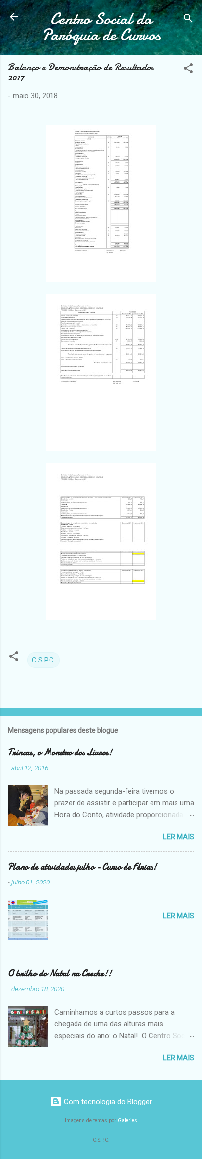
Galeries (127, 1120)
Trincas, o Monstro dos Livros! (60, 752)
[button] (188, 70)
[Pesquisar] (188, 20)
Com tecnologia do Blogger (107, 1101)
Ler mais (178, 836)
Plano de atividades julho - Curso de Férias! (82, 867)
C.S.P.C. (43, 660)
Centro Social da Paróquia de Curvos (101, 27)
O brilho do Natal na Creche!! (60, 973)
